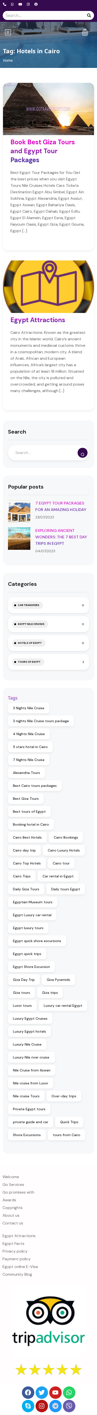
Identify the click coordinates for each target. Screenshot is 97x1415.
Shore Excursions (27, 1135)
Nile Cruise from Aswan (31, 1070)
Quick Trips (69, 1122)
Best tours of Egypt (29, 811)
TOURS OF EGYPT (29, 661)
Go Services (13, 1184)
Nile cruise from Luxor (30, 1083)
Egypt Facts (13, 1243)
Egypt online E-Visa (20, 1266)
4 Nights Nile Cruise (29, 734)
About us (10, 1215)
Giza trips (50, 992)
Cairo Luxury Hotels (64, 850)
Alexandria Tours (26, 772)
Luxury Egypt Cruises (30, 1018)
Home (8, 60)
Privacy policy (15, 1251)
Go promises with (18, 1192)
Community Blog (17, 1274)
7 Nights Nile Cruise (29, 760)
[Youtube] (55, 1392)
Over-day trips (63, 1096)
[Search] (83, 453)
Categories (22, 584)
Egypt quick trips (27, 954)
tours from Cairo (66, 1135)
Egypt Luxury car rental (32, 915)
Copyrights (12, 1207)
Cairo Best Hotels (27, 837)
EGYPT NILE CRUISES (31, 624)
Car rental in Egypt (58, 876)
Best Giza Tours (26, 798)
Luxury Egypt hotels (29, 1031)
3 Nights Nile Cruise (28, 708)
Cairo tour (61, 863)
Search (17, 431)
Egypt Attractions (37, 320)
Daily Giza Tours (26, 889)
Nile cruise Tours (26, 1096)
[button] (85, 32)
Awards (9, 1200)
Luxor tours (22, 1005)
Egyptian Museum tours (32, 902)
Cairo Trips (22, 876)
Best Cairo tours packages (35, 785)
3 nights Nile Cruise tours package (41, 721)
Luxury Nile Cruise (27, 1044)
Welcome (10, 1176)
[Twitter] (42, 1392)
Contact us (12, 1223)
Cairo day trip (24, 850)
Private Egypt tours (29, 1109)
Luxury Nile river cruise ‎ (31, 1057)
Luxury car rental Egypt (63, 1005)
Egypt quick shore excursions (37, 941)
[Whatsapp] (69, 1392)
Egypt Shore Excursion (31, 966)
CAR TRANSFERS (28, 605)
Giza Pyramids (58, 979)
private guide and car (30, 1122)
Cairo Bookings (66, 837)
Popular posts (26, 486)
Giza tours (21, 992)
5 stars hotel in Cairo (30, 747)
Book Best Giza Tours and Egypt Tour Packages (42, 151)
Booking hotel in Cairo (31, 824)
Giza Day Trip (24, 979)
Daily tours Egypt (65, 889)
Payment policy (16, 1259)
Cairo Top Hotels (27, 863)
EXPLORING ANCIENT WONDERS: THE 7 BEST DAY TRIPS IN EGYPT (61, 537)
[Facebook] (28, 1392)
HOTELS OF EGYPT (30, 643)
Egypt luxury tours (28, 928)
